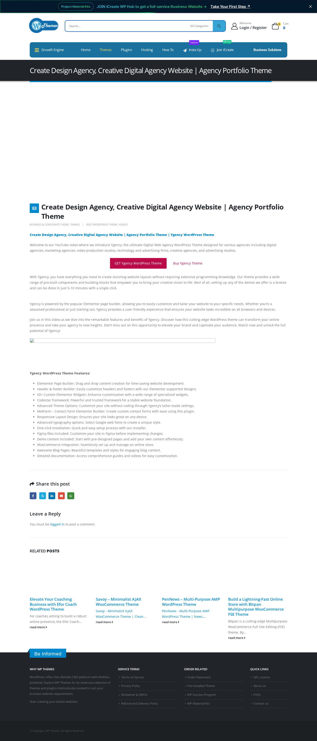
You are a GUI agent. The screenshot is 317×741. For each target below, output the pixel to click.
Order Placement (199, 677)
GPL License (261, 677)
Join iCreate (225, 47)
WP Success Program (201, 695)
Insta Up (195, 47)
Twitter (42, 495)
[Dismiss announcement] (310, 6)
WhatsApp (70, 495)
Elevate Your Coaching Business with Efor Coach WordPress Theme (53, 604)
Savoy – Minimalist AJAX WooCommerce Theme (118, 601)
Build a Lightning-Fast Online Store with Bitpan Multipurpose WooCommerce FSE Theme (256, 606)
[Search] (219, 26)
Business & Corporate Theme (49, 224)
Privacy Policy (130, 686)
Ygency (123, 224)
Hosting (147, 49)
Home (86, 49)
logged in (57, 524)
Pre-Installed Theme (201, 686)
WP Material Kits (198, 704)
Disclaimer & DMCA (134, 695)
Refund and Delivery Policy (139, 704)
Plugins (126, 49)
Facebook (33, 495)
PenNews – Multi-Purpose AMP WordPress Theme (191, 601)
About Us (259, 686)
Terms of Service (132, 677)
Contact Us (260, 704)
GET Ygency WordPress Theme (138, 263)
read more (37, 627)
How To (168, 49)
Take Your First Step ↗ (230, 6)
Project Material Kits (75, 6)
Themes (106, 49)
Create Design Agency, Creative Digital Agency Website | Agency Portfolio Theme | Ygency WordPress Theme (122, 234)
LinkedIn (52, 495)
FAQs (257, 695)
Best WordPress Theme (101, 224)
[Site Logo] (44, 25)
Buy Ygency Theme (187, 263)
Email (61, 495)
